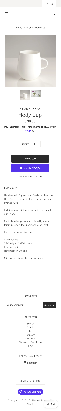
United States (29, 381)
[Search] (53, 13)
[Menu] (7, 13)
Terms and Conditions (30, 342)
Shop (30, 331)
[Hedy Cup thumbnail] (25, 95)
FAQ (30, 345)
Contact (30, 334)
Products (29, 27)
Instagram (31, 362)
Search (30, 323)
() (49, 3)
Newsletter (30, 338)
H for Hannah (30, 108)
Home (19, 27)
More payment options (30, 176)
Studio (30, 327)
